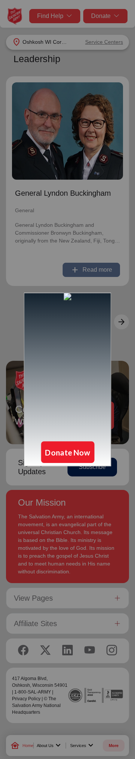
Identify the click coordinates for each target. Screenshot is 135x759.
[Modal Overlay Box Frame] (67, 379)
